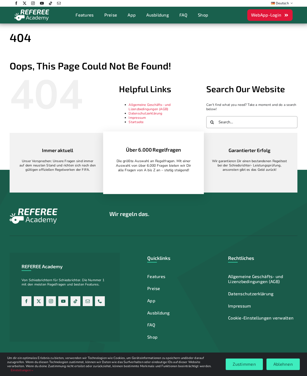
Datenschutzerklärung (145, 113)
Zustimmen (244, 364)
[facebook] (16, 3)
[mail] (59, 3)
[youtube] (42, 3)
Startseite (136, 122)
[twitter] (24, 3)
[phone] (100, 301)
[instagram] (33, 3)
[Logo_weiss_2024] (31, 11)
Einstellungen (21, 370)
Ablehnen (283, 364)
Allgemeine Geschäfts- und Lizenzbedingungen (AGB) (150, 107)
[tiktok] (50, 3)
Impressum (137, 117)
